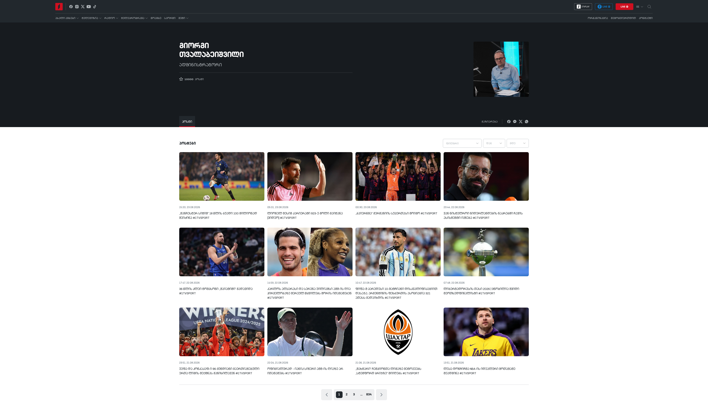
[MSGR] (515, 121)
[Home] (59, 6)
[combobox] (462, 143)
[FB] (509, 121)
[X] (520, 121)
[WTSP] (526, 121)
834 (369, 394)
